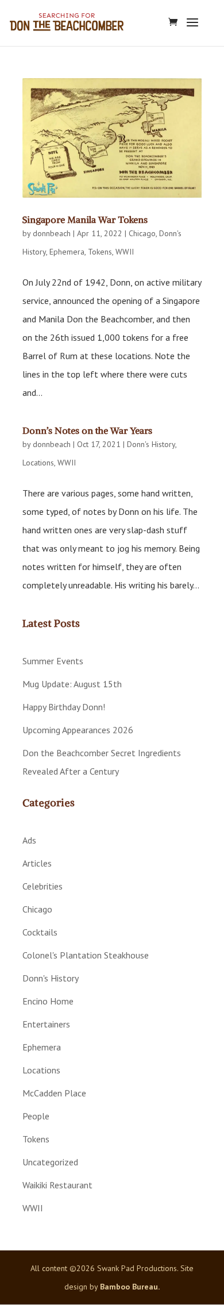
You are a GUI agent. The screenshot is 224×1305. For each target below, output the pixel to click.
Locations (38, 462)
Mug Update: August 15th (72, 684)
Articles (37, 863)
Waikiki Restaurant (57, 1185)
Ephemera (66, 252)
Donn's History (151, 444)
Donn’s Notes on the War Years (87, 430)
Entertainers (46, 1024)
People (35, 1116)
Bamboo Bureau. (130, 1286)
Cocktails (39, 932)
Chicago (142, 233)
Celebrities (42, 886)
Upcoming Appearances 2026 (77, 730)
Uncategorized (50, 1162)
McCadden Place (54, 1093)
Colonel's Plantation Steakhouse (85, 955)
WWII (124, 252)
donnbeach (52, 233)
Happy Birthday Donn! (63, 707)
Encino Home (48, 1001)
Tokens (100, 252)
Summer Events (52, 661)
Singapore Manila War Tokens (85, 219)
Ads (29, 840)
